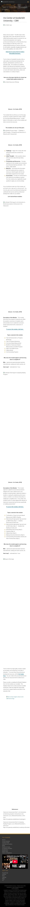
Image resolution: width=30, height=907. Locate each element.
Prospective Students (7, 848)
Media (3, 845)
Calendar (4, 877)
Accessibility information (20, 901)
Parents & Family (6, 847)
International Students (7, 844)
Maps (3, 878)
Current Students (6, 841)
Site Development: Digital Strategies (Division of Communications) (16, 887)
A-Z (3, 880)
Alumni (3, 839)
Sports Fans (5, 851)
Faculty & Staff (5, 842)
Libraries (4, 874)
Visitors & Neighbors (7, 853)
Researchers (5, 850)
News (3, 875)
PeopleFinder (5, 873)
